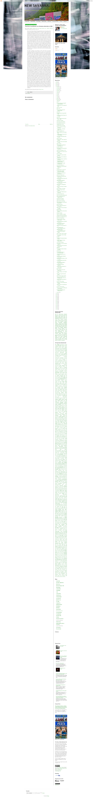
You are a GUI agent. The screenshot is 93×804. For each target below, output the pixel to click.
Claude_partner (57, 396)
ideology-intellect (57, 458)
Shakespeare (56, 543)
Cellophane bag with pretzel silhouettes (62, 215)
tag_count (62, 552)
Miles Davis (65, 495)
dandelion (65, 410)
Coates (66, 397)
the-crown (65, 555)
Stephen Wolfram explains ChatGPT (61, 275)
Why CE (66, 568)
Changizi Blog (58, 590)
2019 (57, 297)
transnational (59, 339)
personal (62, 334)
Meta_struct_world (64, 492)
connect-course (57, 405)
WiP (66, 569)
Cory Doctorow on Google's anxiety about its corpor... (61, 176)
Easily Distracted (58, 595)
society (66, 338)
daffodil (66, 409)
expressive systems (62, 427)
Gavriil (56, 437)
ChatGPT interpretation (64, 388)
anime (66, 365)
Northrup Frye (62, 508)
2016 (57, 301)
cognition (61, 321)
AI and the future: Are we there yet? (61, 169)
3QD (55, 314)
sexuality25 (65, 542)
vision (66, 565)
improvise (65, 326)
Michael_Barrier (57, 494)
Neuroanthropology (59, 612)
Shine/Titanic (65, 543)
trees (55, 559)
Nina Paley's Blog (58, 615)
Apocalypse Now (57, 368)
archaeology (63, 368)
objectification (65, 332)
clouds (61, 397)
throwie (58, 557)
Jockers (60, 469)
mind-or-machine (61, 497)
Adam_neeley (57, 352)
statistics (66, 548)
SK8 (62, 544)
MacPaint (56, 483)
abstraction (59, 350)
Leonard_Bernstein (64, 478)
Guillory (59, 445)
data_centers (56, 411)
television (56, 554)
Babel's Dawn (58, 584)
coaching (64, 397)
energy (62, 423)
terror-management (64, 554)
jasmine (65, 466)
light (63, 479)
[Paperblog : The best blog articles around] (57, 776)
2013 (57, 305)
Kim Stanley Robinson (60, 472)
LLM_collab (62, 481)
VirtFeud (60, 565)
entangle (56, 424)
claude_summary (65, 396)
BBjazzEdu (63, 374)
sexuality (60, 338)
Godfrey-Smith (57, 440)
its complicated (65, 465)
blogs (63, 378)
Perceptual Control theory (59, 618)
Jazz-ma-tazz (58, 111)
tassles (57, 553)
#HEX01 (66, 347)
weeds (64, 568)
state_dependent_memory (58, 548)
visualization (59, 340)
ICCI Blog (57, 601)
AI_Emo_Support (57, 358)
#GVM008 (59, 346)
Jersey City (58, 468)
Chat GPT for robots (59, 107)
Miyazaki (56, 498)
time (60, 557)
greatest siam (60, 444)
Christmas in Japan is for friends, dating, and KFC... (61, 240)
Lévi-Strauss (59, 479)
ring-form (60, 337)
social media (65, 545)
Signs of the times (59, 143)
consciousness (61, 405)
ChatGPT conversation (58, 388)
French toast (63, 433)
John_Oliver (65, 469)
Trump (57, 559)
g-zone (56, 326)
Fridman (58, 434)
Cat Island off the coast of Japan (61, 125)
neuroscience (60, 331)
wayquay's (58, 568)
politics (64, 335)
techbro (62, 553)
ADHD (66, 352)
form (62, 432)
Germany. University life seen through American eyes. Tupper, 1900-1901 (41, 28)
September (58, 90)
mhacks (66, 493)
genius (60, 437)
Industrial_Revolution (58, 460)
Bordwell (59, 379)
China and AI (58, 100)
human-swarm (60, 455)
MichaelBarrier (58, 606)
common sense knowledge (63, 401)
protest (56, 526)
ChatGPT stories (62, 389)
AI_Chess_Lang (57, 357)
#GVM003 (65, 345)
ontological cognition (58, 333)
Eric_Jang (56, 425)
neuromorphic (57, 504)
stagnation (59, 547)
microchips (61, 495)
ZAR (66, 575)
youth (61, 575)
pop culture (63, 521)
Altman (63, 362)
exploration (58, 427)
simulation (60, 544)
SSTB (57, 547)
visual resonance (57, 566)
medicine (66, 490)
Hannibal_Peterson (57, 447)
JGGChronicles (62, 468)
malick (66, 484)
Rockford (60, 536)
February (58, 99)
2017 (57, 300)
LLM (59, 481)
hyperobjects (63, 457)
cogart (66, 398)
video (56, 565)
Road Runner (65, 534)
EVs (55, 427)
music (56, 330)
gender (58, 437)
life (61, 479)
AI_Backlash (65, 356)
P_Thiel (66, 512)
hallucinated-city (61, 446)
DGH (61, 415)
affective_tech (57, 354)
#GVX (63, 347)
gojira (62, 440)
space (60, 546)
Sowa (58, 546)
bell (66, 375)
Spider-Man (64, 546)
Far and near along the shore (60, 193)
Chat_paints (58, 387)
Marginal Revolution (59, 604)
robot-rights (65, 535)
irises (64, 464)
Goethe (60, 440)
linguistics (65, 327)
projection (65, 525)
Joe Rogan (62, 469)
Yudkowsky (63, 575)
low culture (59, 482)
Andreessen (65, 364)
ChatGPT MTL (57, 389)
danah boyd (59, 410)
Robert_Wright (61, 535)
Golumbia (65, 440)
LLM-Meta (66, 481)
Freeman (60, 433)
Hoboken (65, 451)
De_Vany (62, 411)
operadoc (58, 512)
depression (56, 414)
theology (58, 556)
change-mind (59, 386)
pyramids (66, 527)
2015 (57, 302)
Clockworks (58, 117)
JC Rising (58, 467)
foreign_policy (59, 432)
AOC (62, 367)
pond (60, 521)
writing (60, 574)
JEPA (55, 468)
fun (64, 434)
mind (66, 329)
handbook (65, 446)
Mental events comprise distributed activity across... (61, 256)
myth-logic (59, 330)
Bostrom (66, 379)
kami (59, 471)
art (62, 320)
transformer (59, 558)
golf (63, 440)
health (56, 449)
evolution (66, 426)
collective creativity (60, 400)
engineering (65, 423)
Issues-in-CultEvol (60, 465)
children (66, 392)
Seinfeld (56, 541)
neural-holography (57, 503)
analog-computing (64, 363)
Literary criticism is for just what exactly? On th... (61, 270)
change (56, 386)
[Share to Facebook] (30, 92)
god (63, 439)
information (65, 460)
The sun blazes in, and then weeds (63, 646)
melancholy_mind (62, 491)
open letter (65, 511)
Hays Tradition (38, 21)
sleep (66, 544)
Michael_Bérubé (65, 494)
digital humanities (62, 416)
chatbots (62, 387)
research (62, 532)
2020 (57, 296)
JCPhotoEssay (61, 467)
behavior (58, 375)
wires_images (56, 570)
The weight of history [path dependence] (60, 265)
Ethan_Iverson (65, 425)
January (58, 292)
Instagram (60, 461)
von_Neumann (65, 566)
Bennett (60, 376)
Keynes (56, 472)
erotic (60, 425)
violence (58, 565)
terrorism (56, 555)
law (60, 477)
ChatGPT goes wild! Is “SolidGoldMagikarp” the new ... (61, 230)
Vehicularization (57, 564)
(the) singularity (57, 344)
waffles (59, 567)
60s (56, 350)
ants (58, 367)
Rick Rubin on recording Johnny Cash (62, 216)
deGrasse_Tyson (57, 413)
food (66, 431)
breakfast (66, 381)
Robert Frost (57, 535)
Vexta (62, 564)
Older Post (51, 124)
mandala (60, 486)
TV (62, 559)
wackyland (56, 567)
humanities (62, 326)
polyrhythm (62, 520)
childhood (62, 392)
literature (63, 328)
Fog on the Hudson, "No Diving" (61, 188)
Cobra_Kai (56, 398)
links (55, 480)
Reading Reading (59, 209)
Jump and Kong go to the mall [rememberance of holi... (60, 223)
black (55, 378)
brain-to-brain (60, 381)
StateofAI (63, 548)
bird (66, 377)
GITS (55, 438)
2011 (57, 307)
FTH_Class (62, 434)
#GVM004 (56, 346)
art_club (63, 369)
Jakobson (56, 466)
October (58, 89)
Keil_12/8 (62, 471)
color (66, 400)
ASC (59, 370)
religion (60, 532)
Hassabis (60, 448)
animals (60, 365)
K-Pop (66, 470)
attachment (65, 370)
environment (59, 424)
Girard (66, 437)
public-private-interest (61, 527)
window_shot (63, 569)
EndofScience (59, 423)
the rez (63, 555)
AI (57, 314)
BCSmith (66, 374)
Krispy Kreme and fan (59, 204)
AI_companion (62, 357)
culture (56, 324)
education (61, 421)
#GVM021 (66, 346)
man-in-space (61, 485)
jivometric (56, 469)
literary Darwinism (64, 480)
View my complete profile (63, 28)
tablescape (56, 552)
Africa (60, 354)
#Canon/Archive (62, 344)
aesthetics (56, 320)
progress (62, 336)
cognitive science (61, 399)
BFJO (66, 376)
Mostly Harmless (58, 609)
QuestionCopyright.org (59, 620)
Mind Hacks (58, 607)
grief (63, 444)
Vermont (60, 564)
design (66, 414)
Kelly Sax (65, 471)
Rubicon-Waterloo (62, 537)
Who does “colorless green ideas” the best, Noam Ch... (61, 206)
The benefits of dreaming (60, 120)
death (64, 411)
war (65, 567)
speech (61, 546)
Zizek (61, 576)
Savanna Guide (27, 21)
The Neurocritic (58, 627)
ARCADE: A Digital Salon (60, 582)
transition (62, 558)
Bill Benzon (65, 21)
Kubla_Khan (61, 474)
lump (62, 482)
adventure (62, 353)
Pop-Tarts (61, 21)
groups (56, 445)
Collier (64, 400)
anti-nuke (64, 366)
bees (55, 375)
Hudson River (61, 454)
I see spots (58, 168)
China (59, 393)
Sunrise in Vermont (59, 138)
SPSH (56, 547)
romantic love (65, 337)
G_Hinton (60, 435)
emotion (61, 422)
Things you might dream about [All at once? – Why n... (61, 119)
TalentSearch (65, 552)
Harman (64, 447)
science (56, 338)
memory (56, 492)
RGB (66, 532)
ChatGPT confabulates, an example (61, 214)
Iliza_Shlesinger (62, 458)
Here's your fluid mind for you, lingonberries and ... (61, 197)
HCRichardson (63, 448)
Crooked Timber (58, 593)
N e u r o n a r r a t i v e (59, 610)
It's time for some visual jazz (60, 281)
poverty (61, 523)
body (66, 378)
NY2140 (56, 509)
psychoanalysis (65, 526)
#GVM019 (63, 346)
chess (61, 391)
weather (60, 568)
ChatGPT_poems (60, 390)
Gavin (66, 436)
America (66, 362)
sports (66, 546)
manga (66, 328)
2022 (57, 293)
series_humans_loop (57, 542)
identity (66, 457)
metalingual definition (58, 493)
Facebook (63, 428)
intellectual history (60, 462)
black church (58, 378)
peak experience (64, 333)
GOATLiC (60, 439)
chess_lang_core (65, 391)
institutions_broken (64, 461)
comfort (58, 401)
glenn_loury (58, 438)
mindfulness (65, 497)
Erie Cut (59, 425)
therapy (56, 557)
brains (64, 320)
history (63, 451)
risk (63, 533)
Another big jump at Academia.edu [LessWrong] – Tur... (61, 145)
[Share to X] (29, 92)
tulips (61, 559)
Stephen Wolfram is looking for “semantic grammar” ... (61, 180)
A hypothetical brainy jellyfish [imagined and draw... (60, 161)
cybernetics (56, 409)
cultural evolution (64, 323)
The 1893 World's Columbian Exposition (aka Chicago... (60, 171)
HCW (66, 448)
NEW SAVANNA (36, 5)
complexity (65, 402)
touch (66, 557)
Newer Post (26, 124)
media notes (61, 329)
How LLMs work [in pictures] (60, 663)
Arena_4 (56, 369)
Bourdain (62, 380)
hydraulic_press (59, 457)
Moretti (59, 499)
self (58, 338)
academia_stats (57, 351)
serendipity (65, 541)
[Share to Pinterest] (31, 92)
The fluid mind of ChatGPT (60, 198)
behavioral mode (62, 375)
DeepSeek (60, 412)
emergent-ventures (57, 422)
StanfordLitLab (63, 547)
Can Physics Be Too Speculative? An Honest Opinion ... (61, 267)
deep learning (60, 324)
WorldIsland (56, 574)
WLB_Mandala (65, 570)
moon (62, 498)
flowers (66, 325)
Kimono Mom (65, 472)
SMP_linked (59, 545)
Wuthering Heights (64, 574)
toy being (56, 558)
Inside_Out (56, 461)
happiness (61, 447)
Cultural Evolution (32, 21)
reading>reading (57, 531)
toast (61, 557)
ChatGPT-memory (64, 390)
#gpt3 (60, 345)
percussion (56, 334)
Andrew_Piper (57, 365)
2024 (57, 84)
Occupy (66, 510)
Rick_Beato (58, 533)
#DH (58, 345)
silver (57, 544)
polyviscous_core (57, 521)
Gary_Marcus (63, 436)
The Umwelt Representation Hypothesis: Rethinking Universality (61, 679)
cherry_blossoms (57, 391)
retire (64, 532)
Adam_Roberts (62, 352)
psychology (65, 336)
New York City (62, 506)
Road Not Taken (61, 534)
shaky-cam (63, 338)
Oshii (64, 512)
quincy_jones (62, 528)
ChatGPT (65, 387)
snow (62, 545)
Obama (63, 509)
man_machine (57, 485)
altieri (60, 362)
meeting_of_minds (57, 491)
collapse (56, 400)
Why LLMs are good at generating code (62, 195)
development (56, 415)
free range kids (57, 433)
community (60, 322)
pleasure (60, 519)
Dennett (66, 413)
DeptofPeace (59, 414)
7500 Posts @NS (44, 21)
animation (59, 320)
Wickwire (56, 569)
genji (61, 437)
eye (66, 427)
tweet (64, 559)
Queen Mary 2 (57, 528)
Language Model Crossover (60, 124)
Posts (57, 48)
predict (63, 523)
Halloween (65, 445)
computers (56, 323)
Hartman (58, 448)
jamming (56, 327)
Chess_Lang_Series (57, 392)
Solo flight (58, 236)
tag (60, 552)
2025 (57, 83)
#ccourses (66, 344)
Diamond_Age (65, 415)
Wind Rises (59, 569)
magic (66, 483)
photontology (59, 335)
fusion (56, 435)
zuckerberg (63, 576)
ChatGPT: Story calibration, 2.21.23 (61, 150)
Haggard (62, 445)
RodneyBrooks (63, 536)
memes (64, 329)
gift (64, 437)
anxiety (61, 367)
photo (56, 335)
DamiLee (56, 410)
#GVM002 (62, 345)
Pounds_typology (57, 523)
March (58, 98)
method (63, 493)
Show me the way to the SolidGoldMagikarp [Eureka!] (61, 228)
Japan (62, 466)
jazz (58, 327)
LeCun (56, 478)
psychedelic (60, 526)
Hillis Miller (58, 451)
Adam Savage (65, 351)
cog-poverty (63, 398)
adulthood (59, 353)
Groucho (66, 444)
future (58, 435)
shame (63, 543)
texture (59, 555)
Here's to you (58, 108)
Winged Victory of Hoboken (60, 199)
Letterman (56, 479)
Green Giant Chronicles (55, 21)
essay (62, 425)
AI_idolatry (65, 358)
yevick (58, 575)
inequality (62, 460)
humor (59, 456)
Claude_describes (64, 395)
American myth (57, 363)
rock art (58, 536)
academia (28, 93)
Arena (66, 368)
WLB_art (62, 570)
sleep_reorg (56, 545)
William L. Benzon (61, 767)
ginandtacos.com (58, 599)
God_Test (66, 439)
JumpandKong (60, 470)
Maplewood (56, 487)
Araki (61, 368)
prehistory (65, 523)
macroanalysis (60, 483)
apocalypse (65, 367)
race (64, 528)
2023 (57, 85)
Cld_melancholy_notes (58, 397)
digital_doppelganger (61, 417)
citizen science (57, 321)
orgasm (62, 512)
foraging (56, 432)
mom (60, 498)
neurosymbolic (65, 504)
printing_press (57, 525)
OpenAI (56, 512)
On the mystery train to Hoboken (61, 121)
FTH (60, 434)
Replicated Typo (58, 621)
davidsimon (59, 411)
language (61, 327)
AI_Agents (65, 355)
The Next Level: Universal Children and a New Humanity (62, 288)
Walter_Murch (62, 567)
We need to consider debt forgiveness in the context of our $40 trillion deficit (61, 674)
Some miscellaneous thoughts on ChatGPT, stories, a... (61, 262)
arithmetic (59, 369)
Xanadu (56, 575)
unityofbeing (63, 339)
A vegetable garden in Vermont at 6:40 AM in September (61, 134)
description (63, 324)
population (64, 522)
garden (58, 326)
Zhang (60, 576)
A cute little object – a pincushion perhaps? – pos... (61, 129)
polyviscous (65, 520)
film (63, 325)
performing (59, 334)
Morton (61, 499)
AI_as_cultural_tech (57, 356)
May (57, 95)
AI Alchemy (56, 355)
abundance (62, 350)
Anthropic (56, 366)
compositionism (57, 403)
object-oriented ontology (59, 332)
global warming (64, 438)
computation (65, 322)
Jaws (66, 466)
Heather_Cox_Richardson (58, 450)
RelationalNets (57, 532)
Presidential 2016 (64, 524)
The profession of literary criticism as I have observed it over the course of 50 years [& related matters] (61, 707)
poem (64, 519)
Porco (66, 522)
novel (66, 508)
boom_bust (56, 379)
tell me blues (60, 554)
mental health (60, 492)
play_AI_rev (56, 519)
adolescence (56, 353)
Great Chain (56, 444)
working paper (63, 340)
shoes (55, 544)
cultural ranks (59, 408)
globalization (56, 439)
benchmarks (56, 376)
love (57, 482)
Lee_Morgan (59, 478)
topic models (63, 557)
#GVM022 (56, 347)
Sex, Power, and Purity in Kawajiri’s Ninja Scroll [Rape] (63, 657)
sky (64, 544)
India (66, 459)
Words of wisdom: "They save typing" (62, 233)
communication (57, 402)
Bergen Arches (61, 315)
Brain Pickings (58, 587)
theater (56, 556)
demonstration (62, 413)
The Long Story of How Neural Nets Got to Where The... (61, 183)
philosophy (65, 334)
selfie (62, 541)
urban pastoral (58, 563)
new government (57, 505)
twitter (58, 560)
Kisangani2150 (61, 473)
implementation (60, 459)
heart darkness (63, 449)
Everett (60, 426)
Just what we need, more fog (60, 286)
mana (58, 486)
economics (65, 420)
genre (63, 437)
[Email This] (27, 92)
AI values (62, 355)
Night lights (58, 247)
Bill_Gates (56, 377)
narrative (62, 330)
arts (57, 370)
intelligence (65, 462)
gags (64, 435)
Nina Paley (63, 507)
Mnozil (59, 498)
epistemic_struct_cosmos (64, 424)
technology (65, 553)
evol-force (63, 426)
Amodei (61, 363)
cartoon (66, 320)
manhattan (65, 486)
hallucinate (56, 446)
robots (56, 536)
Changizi (62, 386)
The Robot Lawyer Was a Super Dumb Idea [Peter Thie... (62, 246)
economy (56, 421)
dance (63, 410)
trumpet (60, 559)
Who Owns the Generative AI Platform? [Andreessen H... (62, 221)
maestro (64, 483)
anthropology (60, 366)
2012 (57, 306)
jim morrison (65, 468)
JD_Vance (66, 467)
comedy (56, 401)
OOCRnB (62, 511)
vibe (63, 564)
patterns (66, 513)
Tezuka (61, 555)
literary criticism (58, 328)
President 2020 (57, 524)
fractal (66, 432)
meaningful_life (57, 329)
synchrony (56, 339)
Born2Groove (65, 315)
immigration (56, 459)
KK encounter (65, 473)
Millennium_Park (57, 496)
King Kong (56, 473)
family (66, 428)
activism (61, 351)
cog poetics (60, 398)
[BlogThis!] (28, 92)
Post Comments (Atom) (32, 125)
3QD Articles (49, 21)
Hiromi (61, 451)
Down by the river (59, 268)
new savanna (65, 331)
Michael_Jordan (57, 495)
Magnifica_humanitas (57, 484)
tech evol (60, 553)
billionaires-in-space (60, 377)
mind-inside (56, 497)
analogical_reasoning (57, 364)
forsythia (64, 432)
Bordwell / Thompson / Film (60, 585)
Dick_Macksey (57, 416)
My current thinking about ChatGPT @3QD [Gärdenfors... (61, 103)
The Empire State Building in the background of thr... (61, 290)
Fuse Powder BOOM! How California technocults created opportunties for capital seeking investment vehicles (61, 697)
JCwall (64, 467)
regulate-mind (57, 337)
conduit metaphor (64, 404)
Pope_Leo (61, 522)
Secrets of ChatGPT (59, 153)
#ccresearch (56, 345)
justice (63, 470)
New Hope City (61, 505)
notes (64, 508)
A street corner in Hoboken (60, 242)
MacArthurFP (65, 482)
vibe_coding (65, 564)
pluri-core (62, 519)
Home (39, 124)
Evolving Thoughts (59, 596)
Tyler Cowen (41, 89)
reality (61, 531)
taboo (58, 552)
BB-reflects (59, 374)
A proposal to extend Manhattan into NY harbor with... (61, 277)
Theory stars (65, 556)
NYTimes (59, 509)
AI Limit (60, 355)
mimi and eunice (62, 496)
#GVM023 (60, 347)
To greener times (59, 250)
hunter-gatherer (62, 456)
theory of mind (62, 556)
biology (64, 377)
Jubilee (56, 470)
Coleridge (65, 399)
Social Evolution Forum (59, 625)
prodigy (59, 336)
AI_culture (65, 357)
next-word (60, 507)
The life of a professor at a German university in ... (61, 127)
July (57, 93)
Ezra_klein (56, 428)
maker (63, 484)
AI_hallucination (61, 358)
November (58, 88)
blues (64, 378)
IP (61, 464)
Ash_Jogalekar (62, 370)
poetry (62, 335)
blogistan (61, 378)
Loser (56, 482)
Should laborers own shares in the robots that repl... (61, 173)
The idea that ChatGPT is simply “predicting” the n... (61, 163)
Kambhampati (57, 471)
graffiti (60, 326)
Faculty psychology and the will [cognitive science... (61, 110)
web (62, 568)
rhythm (56, 533)
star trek (66, 547)
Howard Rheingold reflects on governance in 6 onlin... (60, 252)
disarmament (65, 417)
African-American (61, 314)
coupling (60, 323)
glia (61, 438)
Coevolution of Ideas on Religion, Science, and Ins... (61, 219)
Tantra (56, 553)
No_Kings (58, 508)
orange (60, 512)
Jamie (58, 466)
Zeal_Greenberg (57, 576)
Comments (57, 50)
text (58, 555)
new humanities (65, 505)
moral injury (65, 498)
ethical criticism (61, 325)
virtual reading (63, 565)
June (57, 94)
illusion (66, 458)
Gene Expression (58, 598)
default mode (65, 412)
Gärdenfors (60, 436)
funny (66, 434)
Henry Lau (63, 450)
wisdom (60, 570)
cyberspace (63, 409)
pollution (59, 520)
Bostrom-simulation (57, 380)
